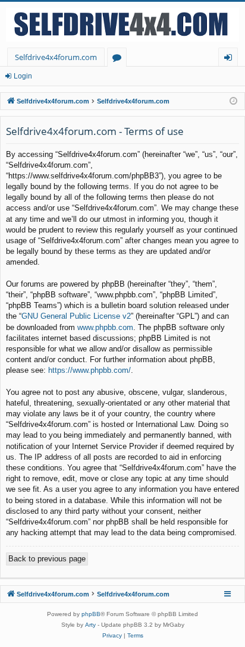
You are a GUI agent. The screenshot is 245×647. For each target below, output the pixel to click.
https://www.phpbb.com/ (89, 370)
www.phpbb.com (105, 327)
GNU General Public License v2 (76, 316)
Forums (119, 59)
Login (23, 76)
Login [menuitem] (230, 59)
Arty (90, 624)
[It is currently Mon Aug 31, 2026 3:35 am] (233, 101)
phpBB (90, 614)
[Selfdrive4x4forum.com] (122, 25)
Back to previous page (47, 558)
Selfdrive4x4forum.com (56, 57)
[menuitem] (112, 635)
